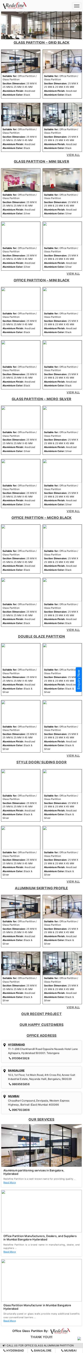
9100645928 (20, 1058)
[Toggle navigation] (76, 5)
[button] (7, 25)
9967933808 (21, 1109)
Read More (9, 1182)
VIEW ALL (73, 155)
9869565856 (21, 1084)
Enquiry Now (79, 679)
